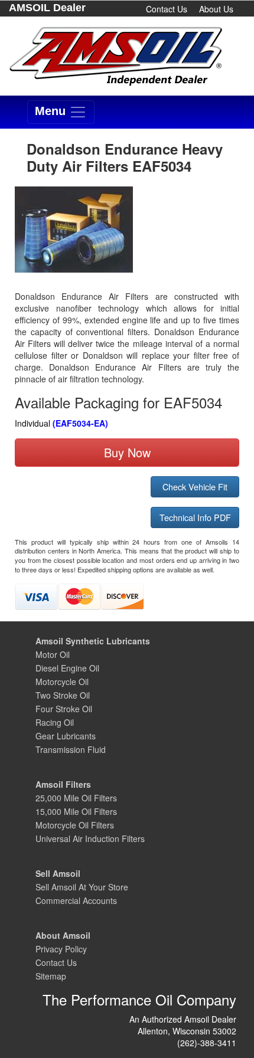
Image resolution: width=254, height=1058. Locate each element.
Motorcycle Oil (62, 681)
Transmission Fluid (70, 749)
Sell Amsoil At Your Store (81, 887)
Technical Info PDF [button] (195, 517)
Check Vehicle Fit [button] (194, 486)
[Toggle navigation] (61, 112)
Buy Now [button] (127, 452)
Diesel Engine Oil (67, 668)
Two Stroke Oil (62, 695)
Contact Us (166, 9)
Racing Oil (54, 722)
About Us (216, 9)
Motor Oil (52, 654)
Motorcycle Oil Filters (74, 825)
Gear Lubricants (65, 736)
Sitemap (50, 976)
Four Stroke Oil (63, 709)
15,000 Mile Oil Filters (76, 811)
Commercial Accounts (76, 900)
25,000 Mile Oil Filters (76, 798)
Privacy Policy (61, 949)
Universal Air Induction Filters (90, 838)
